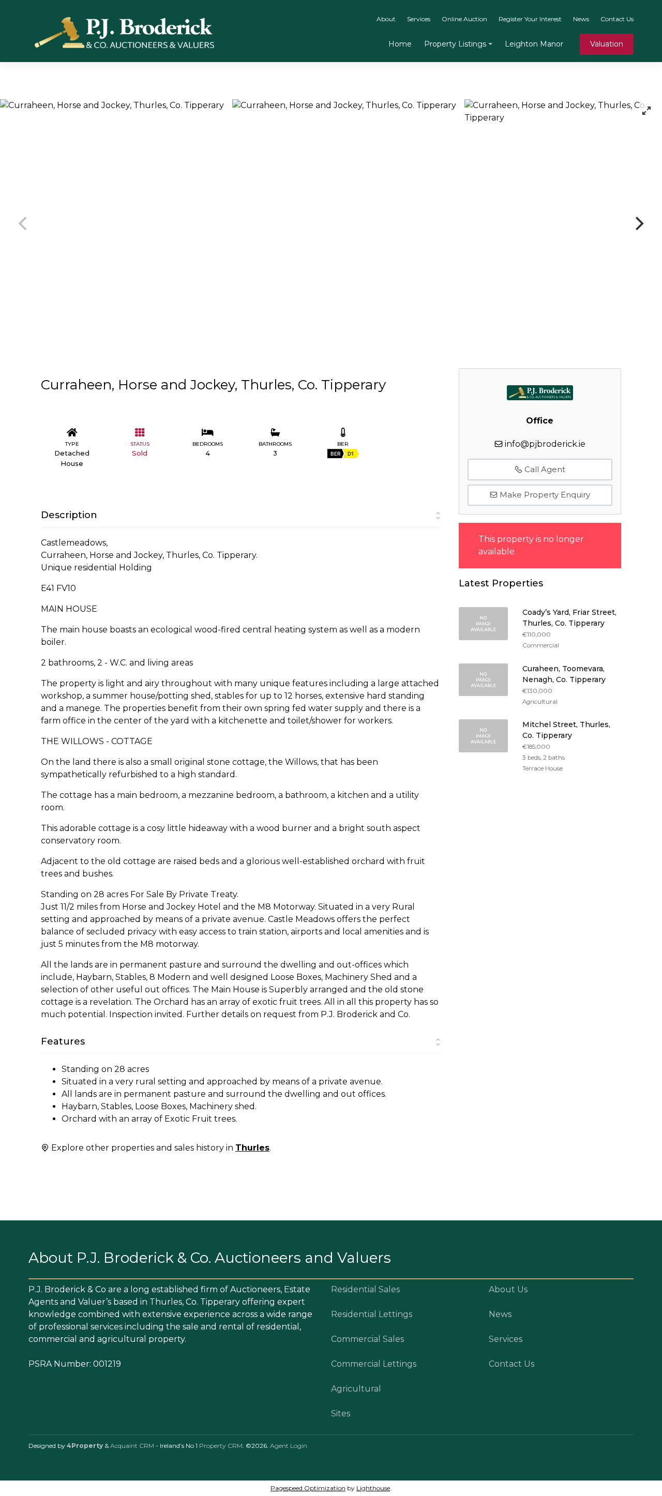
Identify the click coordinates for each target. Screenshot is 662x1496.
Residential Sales (365, 1289)
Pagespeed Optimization (307, 1488)
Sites (340, 1413)
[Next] (638, 223)
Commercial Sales (367, 1339)
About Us (508, 1289)
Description (69, 515)
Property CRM (221, 1445)
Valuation (606, 44)
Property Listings (455, 44)
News (581, 19)
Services (418, 19)
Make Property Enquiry (544, 495)
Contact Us (617, 19)
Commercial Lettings (373, 1364)
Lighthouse (373, 1488)
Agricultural (356, 1389)
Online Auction (464, 19)
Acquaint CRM (132, 1445)
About (386, 19)
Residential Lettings (371, 1314)
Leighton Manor (534, 44)
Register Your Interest (530, 19)
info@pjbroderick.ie (545, 444)
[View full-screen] (646, 110)
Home (400, 44)
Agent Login (288, 1445)
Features (63, 1041)
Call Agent (543, 469)
